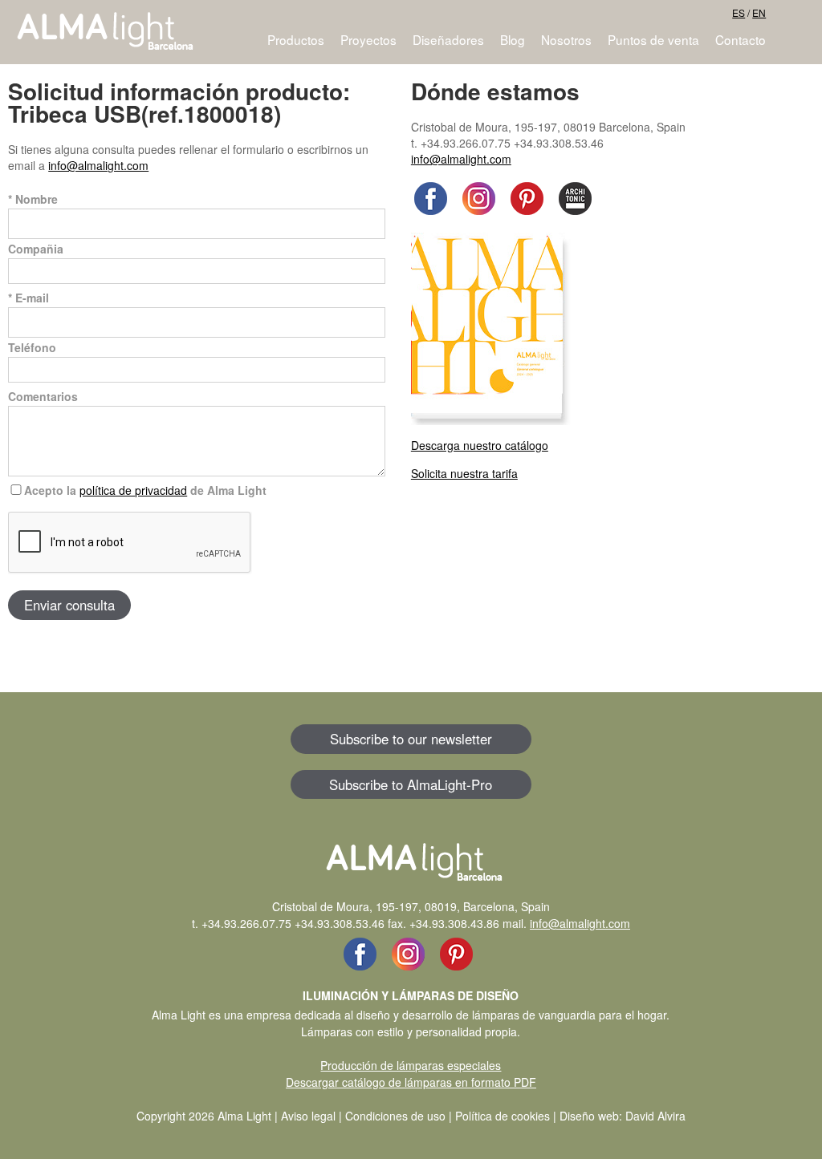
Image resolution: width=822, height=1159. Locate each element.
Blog (512, 39)
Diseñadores (448, 39)
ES (738, 12)
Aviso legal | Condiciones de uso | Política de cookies (415, 1116)
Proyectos (368, 39)
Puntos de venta (653, 39)
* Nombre (33, 199)
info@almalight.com (98, 165)
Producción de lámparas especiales (410, 1065)
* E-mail (28, 297)
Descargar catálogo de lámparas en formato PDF (411, 1082)
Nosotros (566, 39)
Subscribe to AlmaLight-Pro (410, 784)
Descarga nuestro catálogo (479, 445)
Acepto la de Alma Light (145, 490)
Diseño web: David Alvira (623, 1116)
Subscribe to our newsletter (411, 738)
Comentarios (43, 396)
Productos (295, 39)
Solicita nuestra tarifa (464, 473)
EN (759, 12)
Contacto (740, 39)
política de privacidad (133, 490)
